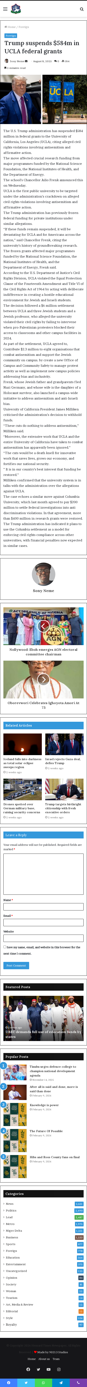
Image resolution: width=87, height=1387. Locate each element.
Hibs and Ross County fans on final (55, 1157)
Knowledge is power (44, 1105)
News (10, 1203)
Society (11, 1284)
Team (56, 1359)
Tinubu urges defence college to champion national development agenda (53, 1071)
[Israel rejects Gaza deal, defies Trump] (64, 744)
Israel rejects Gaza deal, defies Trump (63, 761)
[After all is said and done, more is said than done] (15, 1092)
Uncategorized (16, 1271)
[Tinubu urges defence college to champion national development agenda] (15, 1072)
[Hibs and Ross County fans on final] (15, 1166)
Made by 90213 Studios (52, 1352)
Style (9, 1318)
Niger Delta (14, 1230)
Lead (9, 1217)
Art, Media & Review (19, 1304)
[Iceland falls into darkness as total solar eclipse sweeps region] (22, 744)
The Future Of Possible (46, 1131)
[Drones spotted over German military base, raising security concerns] (22, 789)
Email (8, 915)
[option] (43, 1018)
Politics (11, 1210)
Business (12, 1237)
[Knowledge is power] (15, 1114)
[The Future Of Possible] (15, 1140)
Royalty (11, 1325)
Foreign (24, 27)
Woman (11, 1291)
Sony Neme (17, 61)
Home (11, 27)
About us (44, 1359)
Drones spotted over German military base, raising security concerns (21, 808)
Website (8, 931)
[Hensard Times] (16, 9)
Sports (10, 1244)
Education (13, 1257)
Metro (10, 1224)
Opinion (11, 1277)
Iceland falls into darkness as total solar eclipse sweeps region (22, 763)
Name (8, 900)
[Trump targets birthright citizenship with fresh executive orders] (64, 789)
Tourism (11, 1297)
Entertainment (16, 1264)
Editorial (12, 1311)
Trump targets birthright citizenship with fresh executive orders (63, 808)
